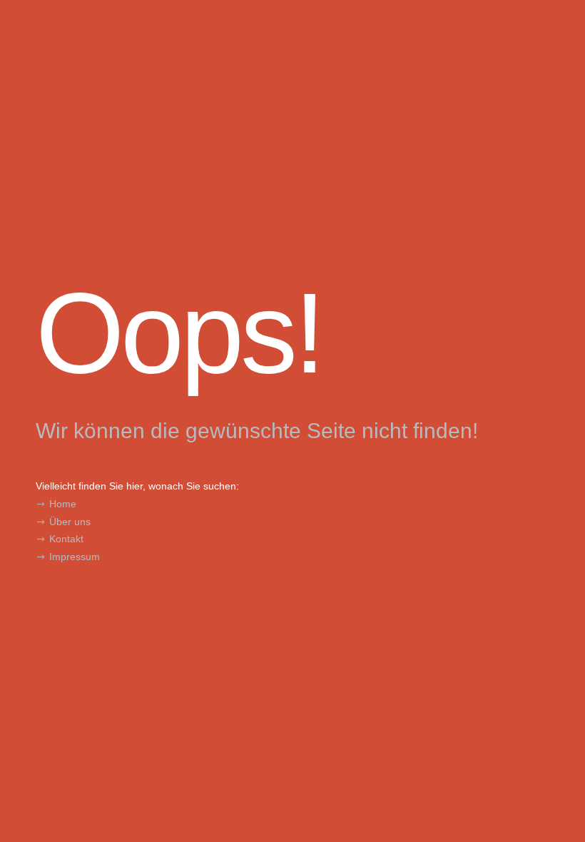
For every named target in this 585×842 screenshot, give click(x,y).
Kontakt (66, 538)
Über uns (70, 521)
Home (62, 503)
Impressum (74, 556)
